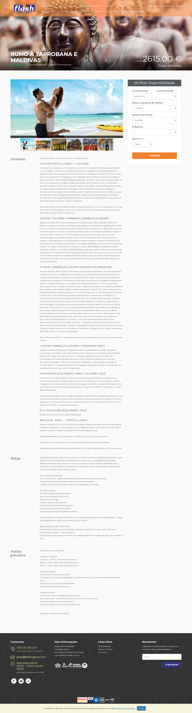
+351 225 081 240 (29, 649)
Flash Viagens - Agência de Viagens (24, 9)
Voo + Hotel (112, 11)
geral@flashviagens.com (30, 657)
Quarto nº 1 (137, 139)
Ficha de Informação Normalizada (69, 652)
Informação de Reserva (163, 6)
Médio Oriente (82, 11)
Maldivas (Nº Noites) (142, 115)
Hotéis (124, 11)
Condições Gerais (61, 649)
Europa (65, 11)
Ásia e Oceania (48, 11)
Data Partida (141, 91)
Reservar (154, 155)
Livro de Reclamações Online (66, 655)
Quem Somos (104, 646)
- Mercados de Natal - (89, 6)
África (109, 6)
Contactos (102, 652)
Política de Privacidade (64, 646)
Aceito (141, 708)
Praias (98, 11)
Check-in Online (105, 649)
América (121, 6)
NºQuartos (137, 127)
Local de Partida (165, 91)
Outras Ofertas (137, 11)
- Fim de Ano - (66, 6)
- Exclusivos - (47, 6)
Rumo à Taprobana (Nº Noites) (147, 103)
